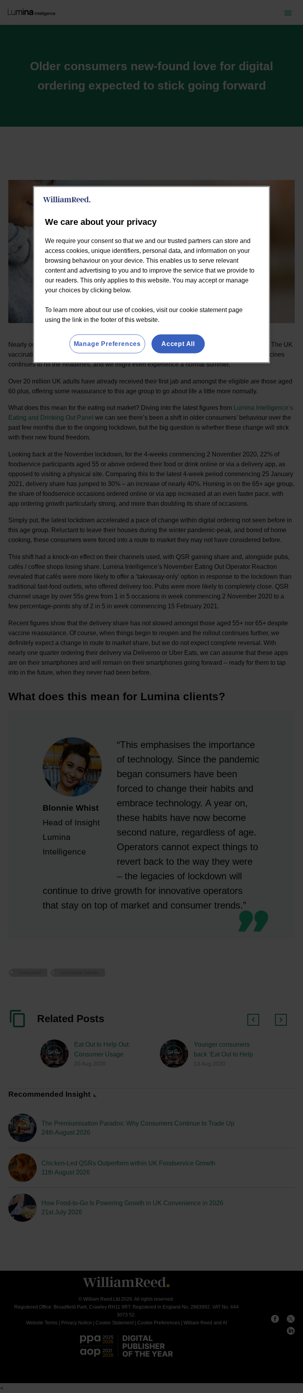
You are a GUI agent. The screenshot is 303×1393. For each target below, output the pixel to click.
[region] (151, 274)
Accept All (178, 343)
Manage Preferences (107, 343)
